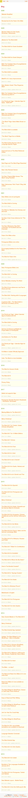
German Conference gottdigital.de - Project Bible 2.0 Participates (12, 329)
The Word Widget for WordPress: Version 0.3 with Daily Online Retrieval (13, 690)
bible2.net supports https (9, 393)
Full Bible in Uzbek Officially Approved (13, 351)
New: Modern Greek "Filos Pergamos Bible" (12, 85)
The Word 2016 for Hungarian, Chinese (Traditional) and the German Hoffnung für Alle (14, 515)
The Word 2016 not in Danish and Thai (13, 474)
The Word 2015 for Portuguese (11, 599)
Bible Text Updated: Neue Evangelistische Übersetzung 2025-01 (14, 64)
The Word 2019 (6, 376)
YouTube (16, 796)
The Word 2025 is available (10, 72)
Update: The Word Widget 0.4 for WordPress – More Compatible (11, 637)
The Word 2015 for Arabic (9, 579)
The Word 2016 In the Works (10, 524)
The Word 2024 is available (10, 129)
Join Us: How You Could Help (10, 712)
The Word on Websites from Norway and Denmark (13, 210)
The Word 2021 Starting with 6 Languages (14, 295)
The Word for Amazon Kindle (10, 369)
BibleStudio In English (8, 592)
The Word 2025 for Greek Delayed (12, 57)
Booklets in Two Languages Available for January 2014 (13, 765)
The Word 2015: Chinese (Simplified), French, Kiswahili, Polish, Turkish (12, 645)
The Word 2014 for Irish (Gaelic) (11, 747)
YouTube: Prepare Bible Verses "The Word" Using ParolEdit (12, 177)
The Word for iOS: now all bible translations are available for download (13, 726)
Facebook (24, 796)
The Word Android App (8, 740)
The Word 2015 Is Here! (9, 660)
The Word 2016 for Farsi (9, 446)
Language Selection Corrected (11, 733)
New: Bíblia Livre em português (11, 197)
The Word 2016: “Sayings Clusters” (12, 573)
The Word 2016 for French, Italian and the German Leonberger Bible (14, 531)
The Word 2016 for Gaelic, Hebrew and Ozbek (13, 467)
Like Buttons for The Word (9, 337)
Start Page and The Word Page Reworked (14, 163)
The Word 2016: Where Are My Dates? (13, 560)
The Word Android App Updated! (11, 630)
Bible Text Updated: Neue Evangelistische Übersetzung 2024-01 (14, 93)
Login (26, 1)
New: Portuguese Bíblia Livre (10, 267)
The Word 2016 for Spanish (10, 485)
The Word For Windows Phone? (11, 586)
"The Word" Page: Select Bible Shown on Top (14, 122)
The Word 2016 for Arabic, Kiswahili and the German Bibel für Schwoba (13, 507)
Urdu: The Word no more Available (12, 358)
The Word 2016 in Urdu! (9, 453)
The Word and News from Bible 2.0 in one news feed (14, 674)
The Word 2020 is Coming (9, 322)
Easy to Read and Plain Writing (11, 698)
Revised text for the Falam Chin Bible (12, 21)
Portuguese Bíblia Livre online (10, 242)
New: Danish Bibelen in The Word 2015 (13, 617)
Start (4, 1)
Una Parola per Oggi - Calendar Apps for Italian (13, 344)
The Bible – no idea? (8, 667)
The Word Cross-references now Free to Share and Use (13, 288)
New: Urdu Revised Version (10, 170)
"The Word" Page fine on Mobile (11, 136)
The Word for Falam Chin (9, 256)
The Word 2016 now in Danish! (11, 460)
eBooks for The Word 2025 (9, 40)
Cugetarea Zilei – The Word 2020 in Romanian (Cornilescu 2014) (12, 302)
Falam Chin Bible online (8, 235)
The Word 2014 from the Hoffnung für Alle (14, 787)
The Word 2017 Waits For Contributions (13, 546)
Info (7, 1)
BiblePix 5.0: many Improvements (11, 78)
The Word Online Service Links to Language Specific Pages (11, 143)
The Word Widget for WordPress (11, 719)
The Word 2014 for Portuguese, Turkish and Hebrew (13, 773)
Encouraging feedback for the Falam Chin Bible (14, 249)
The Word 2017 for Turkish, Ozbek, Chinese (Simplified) (12, 426)
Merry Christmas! (7, 419)
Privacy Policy (6, 382)
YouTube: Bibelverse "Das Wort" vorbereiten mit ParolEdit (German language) (11, 227)
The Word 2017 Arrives (8, 440)
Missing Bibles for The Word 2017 (11, 412)
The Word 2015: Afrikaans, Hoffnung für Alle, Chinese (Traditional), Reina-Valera (13, 653)
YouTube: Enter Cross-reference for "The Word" (13, 218)
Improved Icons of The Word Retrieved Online (13, 151)
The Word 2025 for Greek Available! (12, 46)
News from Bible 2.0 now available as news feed (12, 682)
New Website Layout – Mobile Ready (12, 780)
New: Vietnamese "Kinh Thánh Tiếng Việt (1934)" (14, 185)
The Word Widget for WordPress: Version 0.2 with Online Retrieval (13, 705)
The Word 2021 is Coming (9, 274)
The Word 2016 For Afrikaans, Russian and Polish (13, 539)
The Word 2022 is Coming (9, 203)
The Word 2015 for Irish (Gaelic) (11, 606)
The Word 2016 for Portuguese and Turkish (12, 492)
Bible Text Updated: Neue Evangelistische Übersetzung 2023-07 (14, 114)
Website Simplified (7, 14)
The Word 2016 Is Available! (10, 553)
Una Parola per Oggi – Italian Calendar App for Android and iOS (13, 315)
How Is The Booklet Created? (10, 566)
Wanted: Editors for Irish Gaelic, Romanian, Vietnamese (11, 32)
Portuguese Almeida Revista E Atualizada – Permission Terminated (14, 400)
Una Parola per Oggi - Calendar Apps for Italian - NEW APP (13, 101)
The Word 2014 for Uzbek (9, 758)
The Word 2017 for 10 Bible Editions (12, 433)
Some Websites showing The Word (12, 281)
